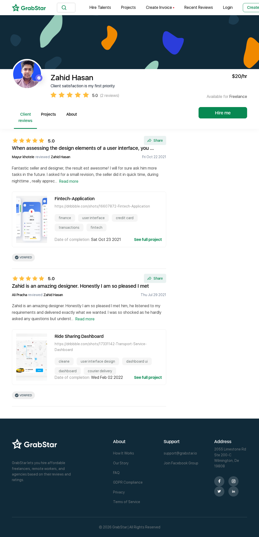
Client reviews (25, 117)
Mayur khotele (23, 157)
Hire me (223, 112)
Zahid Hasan (60, 157)
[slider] (30, 140)
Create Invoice (159, 7)
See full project (148, 239)
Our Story (120, 463)
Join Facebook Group (181, 463)
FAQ (116, 473)
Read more (68, 181)
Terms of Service (126, 502)
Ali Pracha (19, 295)
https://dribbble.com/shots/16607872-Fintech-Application (102, 206)
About (71, 114)
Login (228, 7)
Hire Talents (100, 7)
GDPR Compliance (128, 482)
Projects (128, 7)
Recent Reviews (198, 7)
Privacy (119, 492)
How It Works (123, 453)
